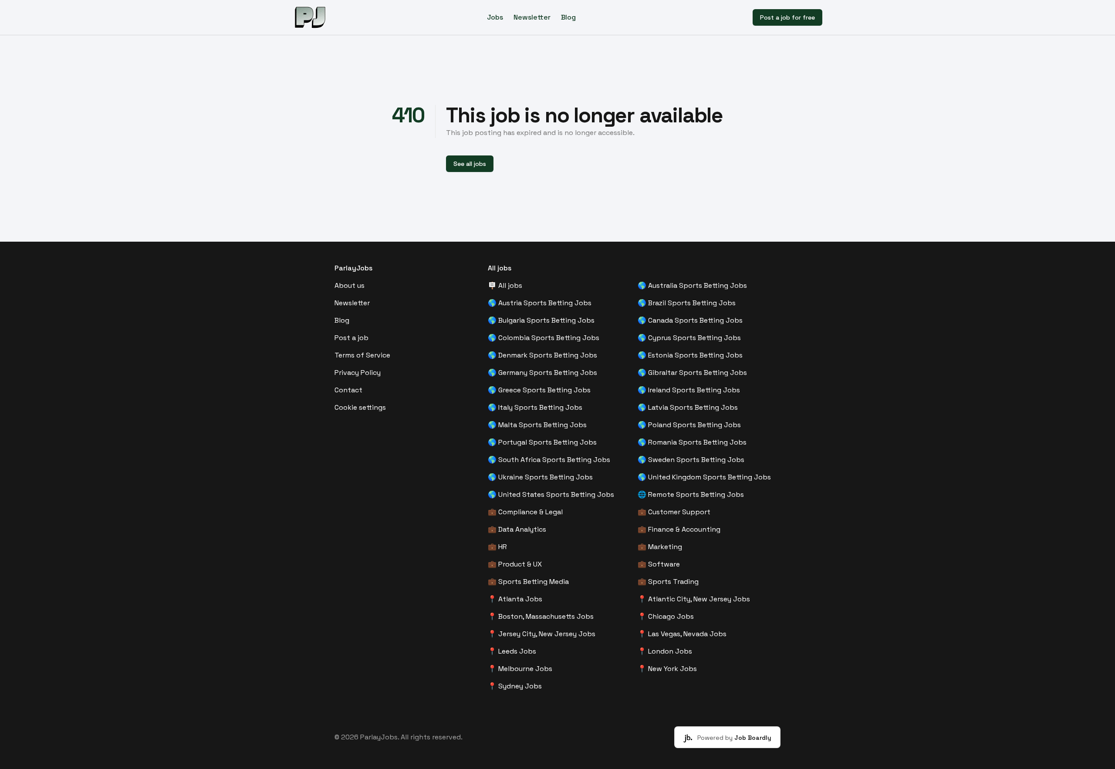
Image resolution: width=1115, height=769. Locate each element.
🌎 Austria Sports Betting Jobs (539, 302)
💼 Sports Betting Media (528, 581)
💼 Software (659, 564)
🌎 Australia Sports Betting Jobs (692, 285)
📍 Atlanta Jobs (515, 599)
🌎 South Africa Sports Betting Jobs (549, 459)
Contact (348, 390)
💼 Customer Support (674, 511)
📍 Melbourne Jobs (520, 668)
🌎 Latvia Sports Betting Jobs (688, 407)
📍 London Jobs (665, 651)
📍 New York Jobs (667, 668)
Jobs (495, 17)
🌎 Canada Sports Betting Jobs (690, 320)
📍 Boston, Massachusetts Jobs (541, 616)
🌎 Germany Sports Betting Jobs (542, 372)
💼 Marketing (660, 546)
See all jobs (469, 164)
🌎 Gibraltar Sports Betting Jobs (692, 372)
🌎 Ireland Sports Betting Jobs (689, 390)
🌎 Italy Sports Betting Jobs (535, 407)
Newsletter (532, 17)
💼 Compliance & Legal (525, 511)
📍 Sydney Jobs (515, 686)
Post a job (351, 337)
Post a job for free (787, 17)
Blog (568, 17)
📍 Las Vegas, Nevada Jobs (682, 633)
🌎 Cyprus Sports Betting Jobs (689, 337)
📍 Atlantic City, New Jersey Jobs (694, 599)
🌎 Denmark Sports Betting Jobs (542, 355)
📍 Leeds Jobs (512, 651)
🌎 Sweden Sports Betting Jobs (691, 459)
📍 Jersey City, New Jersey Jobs (541, 633)
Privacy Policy (357, 372)
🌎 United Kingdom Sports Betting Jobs (704, 477)
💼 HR (497, 546)
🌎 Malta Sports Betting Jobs (537, 424)
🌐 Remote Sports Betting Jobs (691, 494)
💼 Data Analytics (517, 529)
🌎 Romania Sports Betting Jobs (692, 442)
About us (349, 285)
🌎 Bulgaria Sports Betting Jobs (541, 320)
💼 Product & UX (515, 564)
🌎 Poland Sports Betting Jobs (689, 424)
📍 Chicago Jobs (666, 616)
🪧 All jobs (505, 285)
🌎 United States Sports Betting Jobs (551, 494)
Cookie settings (360, 407)
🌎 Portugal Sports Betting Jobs (542, 442)
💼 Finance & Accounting (679, 529)
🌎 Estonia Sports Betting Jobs (690, 355)
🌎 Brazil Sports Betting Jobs (687, 302)
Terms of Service (362, 355)
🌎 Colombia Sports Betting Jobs (543, 337)
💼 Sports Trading (668, 581)
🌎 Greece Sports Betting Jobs (539, 390)
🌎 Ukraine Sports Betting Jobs (540, 477)
